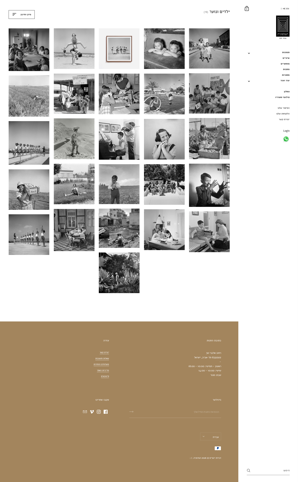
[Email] (84, 411)
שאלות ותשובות (102, 358)
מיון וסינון (25, 14)
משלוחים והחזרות (101, 364)
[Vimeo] (91, 411)
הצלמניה (197, 458)
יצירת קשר (104, 352)
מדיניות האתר (103, 370)
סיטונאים (105, 376)
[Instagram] (98, 411)
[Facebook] (105, 411)
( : (191, 458)
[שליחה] (131, 413)
